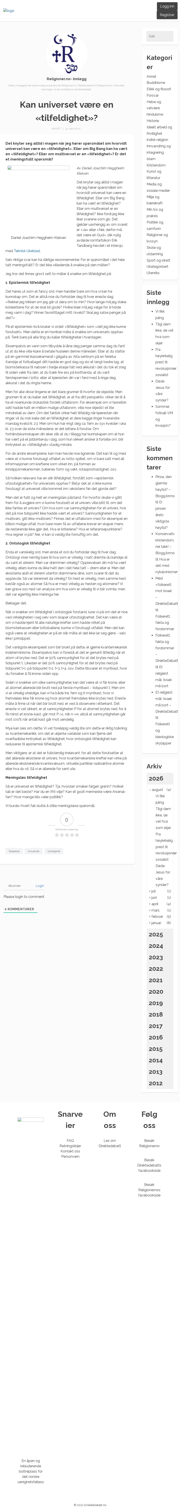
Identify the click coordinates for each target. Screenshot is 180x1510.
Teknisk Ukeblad (27, 251)
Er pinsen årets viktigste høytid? (162, 515)
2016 (156, 1037)
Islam (151, 159)
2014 (156, 1060)
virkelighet (53, 851)
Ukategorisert (157, 266)
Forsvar (153, 95)
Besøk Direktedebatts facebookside (149, 1165)
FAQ (70, 1141)
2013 (155, 1071)
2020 (156, 991)
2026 (156, 778)
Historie (153, 121)
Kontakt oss (70, 1151)
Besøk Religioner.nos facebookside (149, 1190)
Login (39, 886)
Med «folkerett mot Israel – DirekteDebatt (166, 591)
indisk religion (157, 140)
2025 (156, 934)
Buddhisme (156, 83)
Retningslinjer (70, 1146)
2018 (156, 1014)
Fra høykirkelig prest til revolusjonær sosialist (165, 362)
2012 (156, 1083)
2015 (156, 1048)
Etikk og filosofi (159, 89)
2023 (156, 957)
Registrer (167, 15)
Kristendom (156, 165)
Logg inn (167, 6)
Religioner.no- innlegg (66, 79)
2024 (156, 945)
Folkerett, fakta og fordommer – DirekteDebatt (166, 648)
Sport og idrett (158, 260)
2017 (156, 1026)
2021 (156, 980)
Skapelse (14, 851)
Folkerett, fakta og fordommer (164, 622)
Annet (56, 128)
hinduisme (155, 114)
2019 (156, 1003)
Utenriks (153, 273)
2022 (156, 968)
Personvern (70, 1156)
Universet (33, 851)
